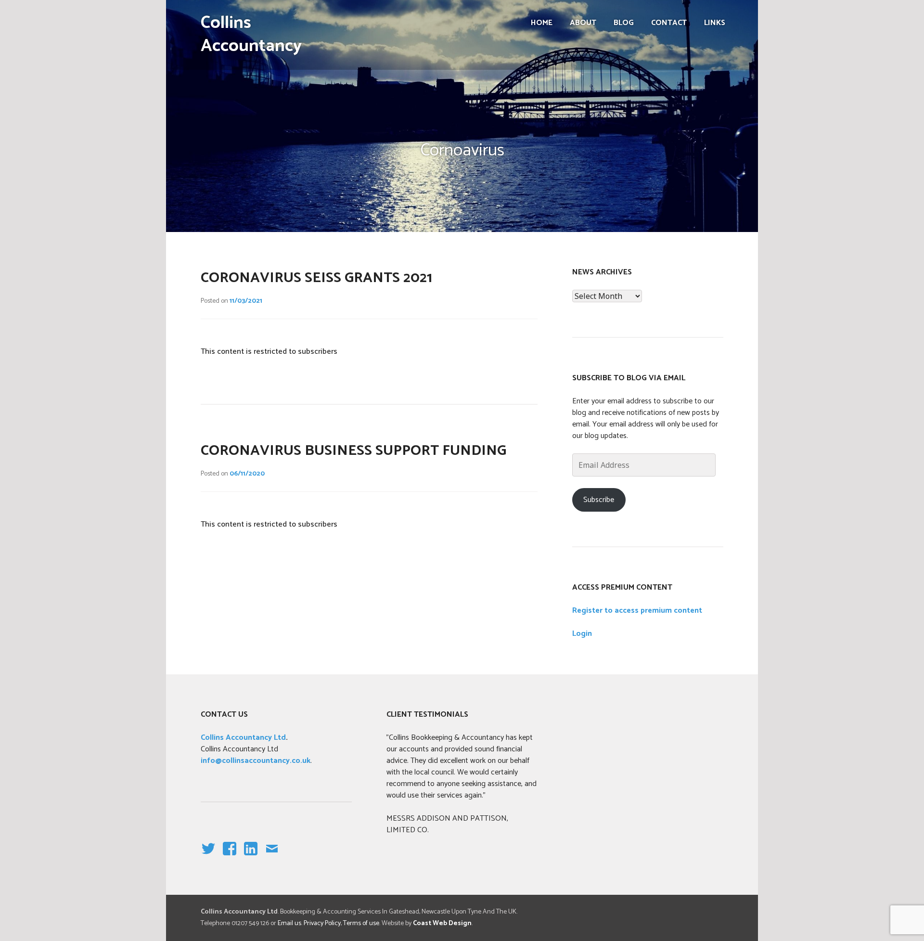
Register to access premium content (637, 610)
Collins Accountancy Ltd (243, 737)
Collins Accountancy (251, 34)
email (271, 856)
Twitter (208, 856)
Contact (669, 22)
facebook (227, 856)
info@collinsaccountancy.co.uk (255, 760)
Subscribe (598, 499)
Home (541, 22)
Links (714, 22)
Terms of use (361, 923)
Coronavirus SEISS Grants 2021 (316, 278)
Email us (289, 923)
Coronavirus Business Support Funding (353, 451)
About (583, 22)
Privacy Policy (322, 923)
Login (582, 633)
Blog (624, 22)
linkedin (250, 856)
